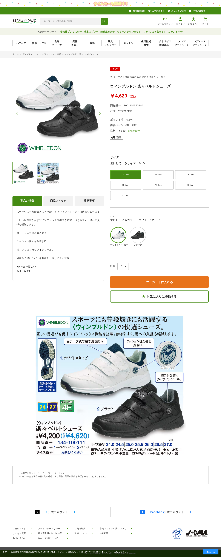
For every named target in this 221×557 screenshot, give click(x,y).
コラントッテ (175, 31)
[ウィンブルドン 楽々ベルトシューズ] (58, 112)
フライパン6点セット (154, 31)
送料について (133, 131)
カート (205, 24)
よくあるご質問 (178, 10)
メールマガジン (165, 24)
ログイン (180, 24)
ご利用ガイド (158, 10)
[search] (104, 21)
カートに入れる (162, 282)
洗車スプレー (91, 31)
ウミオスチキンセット (129, 31)
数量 (112, 266)
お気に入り (193, 24)
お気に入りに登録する (162, 296)
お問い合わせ (199, 10)
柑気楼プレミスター (71, 31)
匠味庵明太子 (107, 31)
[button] (99, 113)
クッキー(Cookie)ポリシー (97, 552)
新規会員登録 (139, 10)
